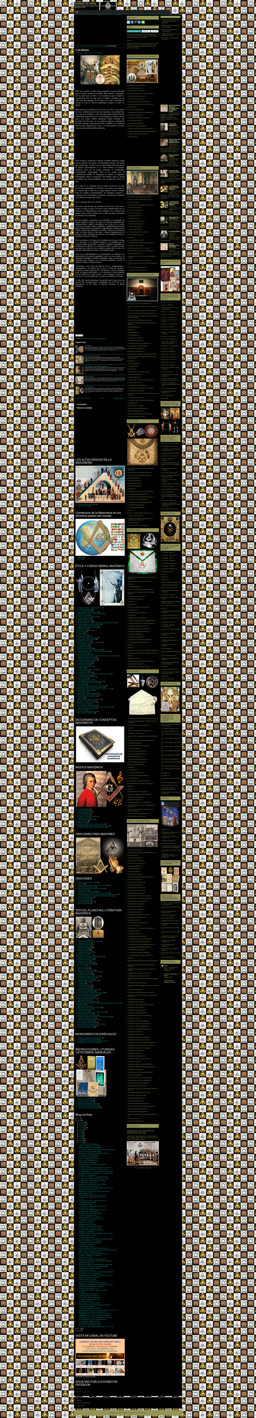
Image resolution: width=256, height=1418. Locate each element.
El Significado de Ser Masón (86, 958)
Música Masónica (83, 821)
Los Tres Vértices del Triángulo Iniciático (139, 955)
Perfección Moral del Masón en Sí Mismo (89, 699)
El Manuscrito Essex (167, 918)
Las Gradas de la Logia (134, 234)
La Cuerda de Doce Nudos (135, 221)
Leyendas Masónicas (134, 120)
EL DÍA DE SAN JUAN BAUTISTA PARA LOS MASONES (94, 1305)
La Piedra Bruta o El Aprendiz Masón (138, 781)
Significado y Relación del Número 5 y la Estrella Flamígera (94, 1016)
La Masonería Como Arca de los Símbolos (140, 928)
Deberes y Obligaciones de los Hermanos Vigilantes (143, 306)
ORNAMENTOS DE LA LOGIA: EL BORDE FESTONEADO (94, 1315)
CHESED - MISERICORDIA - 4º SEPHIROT (90, 1217)
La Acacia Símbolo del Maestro (137, 494)
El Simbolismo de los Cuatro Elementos (139, 898)
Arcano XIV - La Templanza (169, 346)
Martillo (130, 645)
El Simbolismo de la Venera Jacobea (138, 896)
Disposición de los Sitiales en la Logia (139, 199)
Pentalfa (130, 958)
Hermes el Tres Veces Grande (86, 970)
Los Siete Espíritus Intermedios (171, 651)
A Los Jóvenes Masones (85, 611)
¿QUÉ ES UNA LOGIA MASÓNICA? (88, 1160)
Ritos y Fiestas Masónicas (85, 1013)
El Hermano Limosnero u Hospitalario (139, 343)
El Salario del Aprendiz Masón (136, 751)
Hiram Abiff (131, 107)
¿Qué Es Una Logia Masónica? (137, 270)
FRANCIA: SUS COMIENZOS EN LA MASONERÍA (171, 26)
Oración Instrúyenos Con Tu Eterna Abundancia (91, 888)
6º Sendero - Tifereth (168, 566)
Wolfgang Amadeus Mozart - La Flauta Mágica (91, 824)
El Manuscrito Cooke (168, 915)
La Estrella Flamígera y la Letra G (137, 626)
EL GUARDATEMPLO (174, 231)
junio (80, 1133)
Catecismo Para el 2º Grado (85, 1100)
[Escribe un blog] (78, 335)
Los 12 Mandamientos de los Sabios (88, 683)
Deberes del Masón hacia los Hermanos (89, 624)
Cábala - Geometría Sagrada (170, 582)
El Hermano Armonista (84, 815)
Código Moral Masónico (88, 46)
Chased (164, 577)
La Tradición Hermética (84, 985)
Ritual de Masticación (134, 253)
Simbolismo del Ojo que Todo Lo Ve (138, 1058)
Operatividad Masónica (84, 1006)
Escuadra (130, 488)
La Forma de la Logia (134, 226)
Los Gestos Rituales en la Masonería (88, 994)
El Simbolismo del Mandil (135, 904)
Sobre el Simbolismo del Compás (137, 1103)
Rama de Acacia (132, 522)
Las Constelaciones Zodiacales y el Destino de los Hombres (171, 846)
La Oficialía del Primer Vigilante (137, 385)
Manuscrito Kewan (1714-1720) (171, 953)
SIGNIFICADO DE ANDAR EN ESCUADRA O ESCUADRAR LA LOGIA (98, 1250)
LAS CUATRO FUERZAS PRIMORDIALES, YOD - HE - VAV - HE (96, 1326)
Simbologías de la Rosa (135, 1100)
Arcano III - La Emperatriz (169, 312)
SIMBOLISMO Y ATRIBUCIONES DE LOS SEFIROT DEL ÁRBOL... (96, 1284)
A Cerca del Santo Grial (134, 850)
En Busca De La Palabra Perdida (87, 639)
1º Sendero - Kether (167, 552)
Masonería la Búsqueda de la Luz (87, 998)
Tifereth (164, 666)
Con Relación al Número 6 (169, 731)
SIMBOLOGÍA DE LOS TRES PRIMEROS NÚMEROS (93, 1164)
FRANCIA (80, 557)
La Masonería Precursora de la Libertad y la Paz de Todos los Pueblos (98, 656)
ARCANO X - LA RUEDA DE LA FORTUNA (90, 1226)
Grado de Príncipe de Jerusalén (87, 504)
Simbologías (78, 1388)
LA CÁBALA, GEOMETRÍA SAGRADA (89, 1299)
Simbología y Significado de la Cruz (138, 1092)
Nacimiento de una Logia (135, 405)
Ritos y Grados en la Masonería (137, 408)
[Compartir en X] (80, 335)
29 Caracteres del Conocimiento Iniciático (89, 608)
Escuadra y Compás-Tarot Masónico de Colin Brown (169, 379)
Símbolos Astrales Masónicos (137, 1109)
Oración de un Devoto (84, 899)
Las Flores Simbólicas (134, 933)
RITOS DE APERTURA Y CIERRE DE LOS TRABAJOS (93, 1248)
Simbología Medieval (134, 1075)
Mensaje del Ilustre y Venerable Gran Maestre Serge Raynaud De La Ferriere (99, 1003)
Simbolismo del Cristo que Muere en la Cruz (140, 1045)
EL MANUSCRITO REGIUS (86, 1270)
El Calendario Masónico (135, 88)
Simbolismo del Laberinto (135, 1050)
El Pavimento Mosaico (134, 210)
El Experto (131, 330)
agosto (81, 1129)
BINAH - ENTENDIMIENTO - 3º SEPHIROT (90, 1241)
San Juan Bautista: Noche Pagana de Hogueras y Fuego (170, 495)
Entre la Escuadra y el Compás (136, 612)
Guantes (130, 767)
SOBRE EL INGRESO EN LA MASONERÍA (90, 1148)
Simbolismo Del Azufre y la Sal (86, 1018)
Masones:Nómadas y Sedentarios (87, 1001)
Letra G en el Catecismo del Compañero (89, 1108)
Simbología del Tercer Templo (136, 1085)
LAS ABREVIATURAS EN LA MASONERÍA (89, 1039)
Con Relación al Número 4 (169, 728)
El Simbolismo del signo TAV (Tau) (138, 914)
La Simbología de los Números (171, 778)
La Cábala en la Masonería (85, 974)
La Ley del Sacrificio (134, 925)
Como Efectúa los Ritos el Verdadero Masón (141, 852)
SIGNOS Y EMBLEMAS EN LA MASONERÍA (174, 245)
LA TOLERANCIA (89, 387)
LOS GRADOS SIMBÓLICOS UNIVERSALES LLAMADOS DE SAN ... (97, 1149)
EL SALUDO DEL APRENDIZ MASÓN (174, 171)
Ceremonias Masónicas (84, 618)
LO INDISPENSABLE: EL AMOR (87, 1202)
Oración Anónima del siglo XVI (86, 887)
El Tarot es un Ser (167, 372)
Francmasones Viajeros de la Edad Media (140, 104)
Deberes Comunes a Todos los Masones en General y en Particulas (97, 623)
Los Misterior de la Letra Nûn (136, 950)
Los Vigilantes (132, 403)
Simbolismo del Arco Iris (135, 1034)
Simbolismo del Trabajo (135, 1069)
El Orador (130, 361)
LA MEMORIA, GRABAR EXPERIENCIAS (90, 1242)
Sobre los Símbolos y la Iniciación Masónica (90, 1024)
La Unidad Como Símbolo (85, 986)
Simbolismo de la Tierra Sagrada (137, 1026)
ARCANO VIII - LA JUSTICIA (86, 1244)
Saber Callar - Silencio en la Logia (87, 702)
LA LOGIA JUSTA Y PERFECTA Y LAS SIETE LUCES (93, 1169)
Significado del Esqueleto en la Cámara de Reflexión (143, 978)
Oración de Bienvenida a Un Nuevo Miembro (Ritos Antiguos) (95, 896)
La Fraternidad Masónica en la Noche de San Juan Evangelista (171, 463)
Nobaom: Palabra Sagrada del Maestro (139, 513)
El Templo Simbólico (134, 215)
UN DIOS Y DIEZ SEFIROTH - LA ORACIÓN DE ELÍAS (93, 1177)
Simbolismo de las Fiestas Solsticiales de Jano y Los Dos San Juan (171, 504)
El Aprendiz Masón (83, 949)
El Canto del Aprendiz (84, 810)
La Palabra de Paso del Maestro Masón (139, 502)
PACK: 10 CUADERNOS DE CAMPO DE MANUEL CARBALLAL (171, 969)
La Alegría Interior (83, 645)
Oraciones (80, 698)
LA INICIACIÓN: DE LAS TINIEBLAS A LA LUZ (91, 1219)
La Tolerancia (81, 668)
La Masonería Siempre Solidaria (87, 657)
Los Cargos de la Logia (134, 240)
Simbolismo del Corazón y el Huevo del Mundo (141, 1042)
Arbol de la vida (166, 571)
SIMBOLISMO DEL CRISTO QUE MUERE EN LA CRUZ (170, 34)
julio (80, 1131)
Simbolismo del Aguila (134, 1031)
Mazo (129, 789)
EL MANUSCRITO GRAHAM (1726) (88, 1288)
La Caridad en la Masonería (85, 648)
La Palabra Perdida (133, 931)
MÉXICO (80, 559)
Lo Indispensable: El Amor (85, 680)
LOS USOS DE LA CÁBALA (86, 1301)
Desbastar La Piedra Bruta (135, 733)
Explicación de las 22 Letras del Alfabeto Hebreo (171, 602)
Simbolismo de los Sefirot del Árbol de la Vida (170, 663)
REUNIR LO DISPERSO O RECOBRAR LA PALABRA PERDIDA (95, 1239)
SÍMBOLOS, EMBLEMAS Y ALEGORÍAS (90, 1146)
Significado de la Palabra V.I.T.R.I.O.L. (138, 973)
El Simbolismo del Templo (135, 91)
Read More (119, 350)
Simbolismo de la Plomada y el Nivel (138, 1023)
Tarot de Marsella (167, 395)
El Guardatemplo (133, 335)
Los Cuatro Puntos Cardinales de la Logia (140, 242)
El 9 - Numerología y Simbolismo (171, 768)
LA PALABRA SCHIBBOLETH (173, 124)
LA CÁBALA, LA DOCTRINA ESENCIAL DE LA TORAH (94, 1179)
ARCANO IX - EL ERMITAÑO (86, 1232)
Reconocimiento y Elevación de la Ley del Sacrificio (142, 960)
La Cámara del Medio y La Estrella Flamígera (140, 623)
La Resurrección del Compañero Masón (139, 639)
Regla (129, 656)
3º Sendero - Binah (167, 558)
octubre (81, 1126)
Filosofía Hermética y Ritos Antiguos (138, 101)
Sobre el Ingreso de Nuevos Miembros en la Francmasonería (95, 707)
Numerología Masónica (168, 785)
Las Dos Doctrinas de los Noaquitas (138, 118)
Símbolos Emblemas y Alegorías (137, 1111)
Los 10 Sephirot (166, 648)
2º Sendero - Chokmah (168, 555)
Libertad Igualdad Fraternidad (86, 991)
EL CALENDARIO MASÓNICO (87, 1306)
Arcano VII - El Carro (167, 327)
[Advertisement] (101, 30)
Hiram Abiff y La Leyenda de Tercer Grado (140, 491)
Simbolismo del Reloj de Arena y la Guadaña (141, 1067)
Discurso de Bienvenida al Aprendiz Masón (140, 740)
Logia (129, 237)
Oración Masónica (83, 890)
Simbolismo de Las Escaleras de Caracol (140, 661)
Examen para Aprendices (135, 764)
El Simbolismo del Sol (84, 961)
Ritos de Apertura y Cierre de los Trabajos (140, 251)
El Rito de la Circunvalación (135, 882)
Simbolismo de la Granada (135, 1010)
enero (80, 1142)
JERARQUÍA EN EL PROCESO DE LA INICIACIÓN (92, 1312)
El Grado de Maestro (134, 483)
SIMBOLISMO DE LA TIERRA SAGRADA (90, 1268)
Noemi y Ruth (81, 1004)
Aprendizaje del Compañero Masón (88, 612)
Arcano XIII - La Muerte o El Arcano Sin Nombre (169, 342)
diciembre (82, 1122)
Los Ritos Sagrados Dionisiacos (87, 995)
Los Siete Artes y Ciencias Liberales (138, 952)
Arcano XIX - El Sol (167, 348)
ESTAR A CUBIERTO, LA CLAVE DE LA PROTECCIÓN (93, 1253)
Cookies (79, 1400)
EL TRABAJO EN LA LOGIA (86, 1237)
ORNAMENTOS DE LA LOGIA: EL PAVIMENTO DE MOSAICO (95, 1317)
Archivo (154, 31)
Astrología (165, 829)
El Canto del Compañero (84, 812)
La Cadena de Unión (83, 647)
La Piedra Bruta (132, 778)
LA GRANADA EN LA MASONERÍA (88, 1157)
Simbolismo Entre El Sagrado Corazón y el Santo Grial (143, 985)
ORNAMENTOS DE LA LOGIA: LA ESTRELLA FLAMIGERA (95, 1314)
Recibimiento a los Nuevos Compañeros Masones (142, 650)
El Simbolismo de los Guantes (136, 901)
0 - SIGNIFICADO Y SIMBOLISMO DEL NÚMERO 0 (92, 1210)
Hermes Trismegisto (83, 968)
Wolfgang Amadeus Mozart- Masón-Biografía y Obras (93, 825)
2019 (78, 1118)
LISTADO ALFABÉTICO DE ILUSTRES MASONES (91, 1038)
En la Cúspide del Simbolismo (136, 917)
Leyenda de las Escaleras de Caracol (88, 989)
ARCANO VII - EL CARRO (85, 1257)
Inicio (102, 398)
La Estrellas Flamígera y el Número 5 (138, 629)
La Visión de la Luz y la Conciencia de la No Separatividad (94, 674)
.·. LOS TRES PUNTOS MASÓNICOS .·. (89, 1144)
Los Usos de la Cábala (168, 655)
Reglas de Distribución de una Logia (138, 248)
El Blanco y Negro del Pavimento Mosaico (140, 205)
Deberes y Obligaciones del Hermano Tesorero (141, 313)
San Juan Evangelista (168, 500)
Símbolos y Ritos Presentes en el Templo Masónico (143, 263)
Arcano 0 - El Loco (167, 302)
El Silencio (80, 633)
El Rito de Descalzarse (134, 874)
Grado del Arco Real (83, 506)
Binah (163, 574)
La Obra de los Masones (85, 663)
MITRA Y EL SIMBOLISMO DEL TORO (89, 1159)
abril (80, 1137)
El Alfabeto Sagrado (167, 594)
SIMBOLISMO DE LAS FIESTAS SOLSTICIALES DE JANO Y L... (96, 1275)
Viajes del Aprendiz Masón (136, 816)
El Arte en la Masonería (84, 950)
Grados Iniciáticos (133, 377)
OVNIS (166, 965)
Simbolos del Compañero (135, 664)
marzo (80, 1138)
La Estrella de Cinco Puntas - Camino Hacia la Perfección (94, 651)
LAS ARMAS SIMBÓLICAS (86, 1263)
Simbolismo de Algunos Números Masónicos (169, 788)
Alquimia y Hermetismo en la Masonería (89, 941)
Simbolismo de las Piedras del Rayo (88, 1019)
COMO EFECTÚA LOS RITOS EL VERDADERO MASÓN (140, 1132)
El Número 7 (165, 775)
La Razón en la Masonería (85, 666)
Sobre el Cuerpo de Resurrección (87, 705)
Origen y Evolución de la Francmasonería (139, 128)
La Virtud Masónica (83, 671)
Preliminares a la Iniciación (135, 797)
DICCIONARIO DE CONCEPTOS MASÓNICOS (90, 1042)
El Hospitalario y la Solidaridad (137, 346)
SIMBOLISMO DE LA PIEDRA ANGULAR (90, 1252)
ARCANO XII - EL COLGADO (86, 1208)
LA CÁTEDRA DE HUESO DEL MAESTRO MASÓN (92, 1290)
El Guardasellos (132, 332)
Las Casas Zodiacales (168, 843)
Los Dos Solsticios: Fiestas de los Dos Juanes (91, 992)
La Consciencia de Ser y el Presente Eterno (90, 650)
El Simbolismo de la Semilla (136, 893)
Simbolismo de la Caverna (135, 1002)
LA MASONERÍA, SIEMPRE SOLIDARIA (89, 1323)
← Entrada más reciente (83, 398)
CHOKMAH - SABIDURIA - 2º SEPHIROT (90, 1255)
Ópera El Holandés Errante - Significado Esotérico (92, 827)
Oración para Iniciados (84, 903)
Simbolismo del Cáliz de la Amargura (138, 802)
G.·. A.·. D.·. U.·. (82, 965)
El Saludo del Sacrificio (134, 756)
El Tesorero (131, 369)
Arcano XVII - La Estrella (168, 357)
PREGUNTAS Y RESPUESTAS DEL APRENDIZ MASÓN (94, 1153)
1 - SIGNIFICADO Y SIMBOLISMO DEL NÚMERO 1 (92, 1206)
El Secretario (131, 366)
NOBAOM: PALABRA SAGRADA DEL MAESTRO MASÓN (174, 141)
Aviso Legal (80, 1405)
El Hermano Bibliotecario (135, 340)
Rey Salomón (132, 136)
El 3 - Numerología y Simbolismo (171, 746)
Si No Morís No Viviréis (84, 704)
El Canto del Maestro (83, 813)
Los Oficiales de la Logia (135, 397)
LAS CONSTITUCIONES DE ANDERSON (90, 1297)
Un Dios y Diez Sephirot (168, 669)
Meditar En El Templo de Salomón (87, 693)
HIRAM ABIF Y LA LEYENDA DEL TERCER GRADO (92, 1184)
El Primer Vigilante (133, 363)
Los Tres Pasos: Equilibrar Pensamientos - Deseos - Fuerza (94, 689)
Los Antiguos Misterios (135, 123)
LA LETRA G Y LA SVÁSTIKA (87, 1221)
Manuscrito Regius (167, 957)
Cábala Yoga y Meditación (169, 585)
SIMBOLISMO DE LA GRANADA (88, 1162)
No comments (98, 53)
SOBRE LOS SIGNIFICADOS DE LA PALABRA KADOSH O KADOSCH (170, 21)
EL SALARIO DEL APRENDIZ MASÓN (89, 1321)
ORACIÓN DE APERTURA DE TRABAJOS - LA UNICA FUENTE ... (96, 1173)
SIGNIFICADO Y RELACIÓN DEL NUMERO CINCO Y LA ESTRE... (96, 1233)
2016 (78, 1330)
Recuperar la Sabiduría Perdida (86, 701)
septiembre (82, 1127)
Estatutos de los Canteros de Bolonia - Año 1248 (170, 936)
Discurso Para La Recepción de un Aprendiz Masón (143, 736)
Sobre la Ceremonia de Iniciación (87, 1022)
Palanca (130, 647)
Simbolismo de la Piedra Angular (137, 1021)
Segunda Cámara (133, 658)
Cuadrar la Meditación (84, 620)
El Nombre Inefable (133, 869)
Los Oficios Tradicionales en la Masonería (140, 400)
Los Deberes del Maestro (135, 507)
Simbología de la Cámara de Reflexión (139, 1080)
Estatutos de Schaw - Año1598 (170, 932)
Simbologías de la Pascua (135, 1098)
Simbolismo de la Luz (134, 1018)
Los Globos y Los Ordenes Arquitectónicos (140, 944)
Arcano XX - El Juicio (168, 362)
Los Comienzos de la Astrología (171, 850)
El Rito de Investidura (134, 748)
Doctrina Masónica (133, 327)
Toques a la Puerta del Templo (136, 267)
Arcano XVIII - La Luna (168, 359)
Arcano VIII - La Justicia (168, 329)
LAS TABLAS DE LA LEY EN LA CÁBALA (90, 1228)
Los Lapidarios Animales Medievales (138, 947)
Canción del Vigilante (84, 809)
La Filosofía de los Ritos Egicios (87, 977)
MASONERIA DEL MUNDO (85, 3)
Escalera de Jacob (133, 920)
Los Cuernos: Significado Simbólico (138, 941)
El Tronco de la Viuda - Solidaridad (87, 638)
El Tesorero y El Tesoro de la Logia (138, 372)
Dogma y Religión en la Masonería (87, 626)
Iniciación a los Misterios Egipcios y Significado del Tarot (171, 383)
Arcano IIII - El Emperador (169, 314)
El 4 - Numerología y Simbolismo (171, 750)
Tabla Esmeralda (133, 1118)
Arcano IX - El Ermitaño (168, 317)
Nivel (129, 510)
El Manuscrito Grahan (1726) (170, 921)
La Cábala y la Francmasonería (170, 618)
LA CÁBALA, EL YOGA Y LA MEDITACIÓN (90, 1274)
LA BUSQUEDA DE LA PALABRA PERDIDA (95, 366)
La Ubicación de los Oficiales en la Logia (139, 388)
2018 (78, 1120)
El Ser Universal (100, 46)
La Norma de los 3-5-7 (134, 229)
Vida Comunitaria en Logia (135, 416)
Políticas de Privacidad (83, 1403)
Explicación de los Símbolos (136, 618)
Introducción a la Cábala (169, 605)
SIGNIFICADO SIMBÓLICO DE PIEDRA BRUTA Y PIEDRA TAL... (96, 1264)
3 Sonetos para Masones (85, 609)
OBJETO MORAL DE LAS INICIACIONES (90, 1151)
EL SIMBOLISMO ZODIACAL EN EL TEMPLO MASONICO (93, 1041)
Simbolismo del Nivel (134, 1053)
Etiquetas (146, 31)
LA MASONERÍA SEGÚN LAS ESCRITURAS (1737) (93, 1195)
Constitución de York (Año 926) (171, 907)
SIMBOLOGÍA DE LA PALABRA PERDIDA (90, 1213)
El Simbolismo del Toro (134, 912)
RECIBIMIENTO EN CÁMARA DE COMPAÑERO (91, 1286)
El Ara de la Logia (133, 202)
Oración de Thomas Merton (85, 897)
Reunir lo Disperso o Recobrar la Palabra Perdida (91, 1012)
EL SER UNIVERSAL (82, 50)
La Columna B (132, 770)
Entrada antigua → (119, 398)
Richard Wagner (82, 822)
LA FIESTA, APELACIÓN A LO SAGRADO (90, 1308)
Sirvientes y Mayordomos (135, 411)
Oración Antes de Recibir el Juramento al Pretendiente (93, 885)
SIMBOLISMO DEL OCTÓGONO (87, 1224)
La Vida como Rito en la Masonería (88, 669)
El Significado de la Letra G (135, 887)
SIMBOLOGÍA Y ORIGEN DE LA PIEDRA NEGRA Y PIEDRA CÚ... (96, 1261)
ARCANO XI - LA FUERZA (86, 1222)
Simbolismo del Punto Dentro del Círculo (139, 1064)
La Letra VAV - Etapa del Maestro (137, 499)
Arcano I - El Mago (167, 305)
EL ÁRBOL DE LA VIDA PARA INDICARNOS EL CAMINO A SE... (96, 1168)
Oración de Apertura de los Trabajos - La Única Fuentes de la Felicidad (98, 894)
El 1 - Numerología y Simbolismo (171, 738)
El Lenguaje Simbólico (134, 866)
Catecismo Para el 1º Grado (85, 1099)
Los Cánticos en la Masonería (86, 819)
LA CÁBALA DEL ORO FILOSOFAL (88, 1294)
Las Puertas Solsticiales (168, 472)
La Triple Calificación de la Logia (137, 232)
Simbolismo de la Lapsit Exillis (137, 1013)
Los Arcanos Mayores (168, 388)
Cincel (130, 584)
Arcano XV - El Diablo (168, 351)
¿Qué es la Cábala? (167, 679)
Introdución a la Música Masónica (87, 816)
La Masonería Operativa (84, 654)
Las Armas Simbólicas (84, 988)
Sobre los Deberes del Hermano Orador (139, 414)
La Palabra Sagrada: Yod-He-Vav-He (88, 980)
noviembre (82, 1124)
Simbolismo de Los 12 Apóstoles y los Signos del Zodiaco (169, 856)
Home (77, 12)
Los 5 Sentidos (82, 684)
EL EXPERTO (82, 1292)
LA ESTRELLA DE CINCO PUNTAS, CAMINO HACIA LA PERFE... (96, 1188)
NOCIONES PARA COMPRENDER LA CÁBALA (91, 1230)
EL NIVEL (81, 1199)
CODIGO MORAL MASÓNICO (92, 356)
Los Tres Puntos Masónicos (86, 690)
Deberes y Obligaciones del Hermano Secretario (142, 310)
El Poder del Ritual (83, 629)
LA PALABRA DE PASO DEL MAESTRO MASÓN (92, 1201)
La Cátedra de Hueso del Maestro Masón (140, 497)
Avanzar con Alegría (83, 615)
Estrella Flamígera (133, 218)
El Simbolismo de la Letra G (85, 959)
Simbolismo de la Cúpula (135, 1007)
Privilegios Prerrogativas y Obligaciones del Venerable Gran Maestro (140, 519)
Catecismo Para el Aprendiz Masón (88, 1103)
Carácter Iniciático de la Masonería (87, 617)
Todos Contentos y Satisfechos (87, 708)
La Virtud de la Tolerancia (85, 672)
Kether (163, 608)
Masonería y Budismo (84, 1000)
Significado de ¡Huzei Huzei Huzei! (87, 1015)
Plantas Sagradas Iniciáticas (170, 484)
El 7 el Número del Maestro (169, 766)
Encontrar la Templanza (84, 641)
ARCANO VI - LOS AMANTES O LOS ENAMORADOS (93, 1283)
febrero (81, 1140)
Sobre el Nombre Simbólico (86, 1021)
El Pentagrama (132, 610)
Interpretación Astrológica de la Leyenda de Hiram (171, 832)
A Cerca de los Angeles (84, 940)
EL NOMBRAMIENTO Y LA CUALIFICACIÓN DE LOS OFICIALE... (96, 1171)
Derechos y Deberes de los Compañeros (139, 589)
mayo (80, 1135)
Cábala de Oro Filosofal (168, 587)
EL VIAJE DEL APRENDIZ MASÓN (88, 1281)
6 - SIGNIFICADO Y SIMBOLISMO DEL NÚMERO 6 (174, 187)
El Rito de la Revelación (134, 885)
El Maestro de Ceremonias (135, 351)
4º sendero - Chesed (168, 560)
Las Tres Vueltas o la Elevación (86, 677)
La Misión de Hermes (168, 840)
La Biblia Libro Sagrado (84, 973)
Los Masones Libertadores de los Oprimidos (90, 687)
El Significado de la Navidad (170, 453)
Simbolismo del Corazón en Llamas (138, 1040)
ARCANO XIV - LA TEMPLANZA (87, 1175)
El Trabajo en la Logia (84, 636)
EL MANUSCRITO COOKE (86, 1246)
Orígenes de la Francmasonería (137, 134)
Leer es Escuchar (82, 678)
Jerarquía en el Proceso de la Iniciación (89, 971)
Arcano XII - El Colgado (168, 339)
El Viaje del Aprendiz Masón (136, 762)
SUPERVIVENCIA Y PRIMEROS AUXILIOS (170, 981)
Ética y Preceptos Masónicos (86, 713)
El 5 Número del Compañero (136, 596)
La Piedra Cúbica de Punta (135, 637)
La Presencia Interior (83, 665)
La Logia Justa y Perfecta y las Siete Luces (140, 380)
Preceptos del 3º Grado (135, 515)
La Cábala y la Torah (167, 622)
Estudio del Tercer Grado (135, 99)
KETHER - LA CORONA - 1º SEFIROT (89, 1277)
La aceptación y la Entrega (85, 675)
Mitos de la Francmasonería (136, 126)
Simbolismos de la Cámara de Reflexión (139, 1072)
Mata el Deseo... (82, 692)
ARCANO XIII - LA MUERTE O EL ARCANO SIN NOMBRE (94, 1191)
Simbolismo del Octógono (135, 1056)
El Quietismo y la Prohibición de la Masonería (90, 956)
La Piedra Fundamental (84, 982)
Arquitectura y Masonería (85, 944)
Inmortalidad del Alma (84, 644)
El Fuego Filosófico (83, 953)
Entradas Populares (134, 31)
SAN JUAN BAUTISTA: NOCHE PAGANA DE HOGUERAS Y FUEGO (97, 1310)
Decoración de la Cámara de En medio (139, 197)
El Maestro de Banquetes (135, 348)
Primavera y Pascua (83, 1010)
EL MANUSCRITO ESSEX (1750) (88, 1215)
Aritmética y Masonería (84, 943)
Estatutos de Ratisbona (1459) (170, 927)
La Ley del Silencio (83, 653)
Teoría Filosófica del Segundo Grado (138, 666)
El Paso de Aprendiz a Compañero (138, 607)
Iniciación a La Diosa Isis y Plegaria (88, 882)
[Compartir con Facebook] (82, 335)
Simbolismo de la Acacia (135, 999)
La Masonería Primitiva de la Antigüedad (139, 112)
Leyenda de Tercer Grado (135, 505)
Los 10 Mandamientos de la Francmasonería (90, 681)
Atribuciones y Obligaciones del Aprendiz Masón (142, 718)
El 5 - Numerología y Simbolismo (171, 755)
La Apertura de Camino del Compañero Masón (141, 620)
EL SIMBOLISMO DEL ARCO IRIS (88, 1182)
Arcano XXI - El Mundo (168, 365)
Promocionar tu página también (83, 1391)
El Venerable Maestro (134, 374)
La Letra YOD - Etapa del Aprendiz (137, 775)
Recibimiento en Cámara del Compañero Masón (142, 653)
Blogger (148, 1168)
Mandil (130, 786)
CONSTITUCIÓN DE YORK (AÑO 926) (89, 1295)
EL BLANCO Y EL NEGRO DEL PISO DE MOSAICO (92, 1259)
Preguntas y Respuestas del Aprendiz (139, 794)
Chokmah (164, 579)
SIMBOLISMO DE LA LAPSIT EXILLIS (89, 1190)
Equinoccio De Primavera (169, 456)
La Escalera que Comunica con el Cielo (89, 976)
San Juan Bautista (167, 492)
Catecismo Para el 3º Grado (85, 1102)
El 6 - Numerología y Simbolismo (171, 762)
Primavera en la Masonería (85, 1009)
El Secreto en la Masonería (85, 630)
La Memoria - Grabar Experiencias (87, 660)
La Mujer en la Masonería (85, 662)
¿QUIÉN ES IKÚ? (168, 977)
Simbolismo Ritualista (134, 989)
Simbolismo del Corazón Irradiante (138, 1037)
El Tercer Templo (82, 635)
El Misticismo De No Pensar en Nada (88, 627)
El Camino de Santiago (134, 858)
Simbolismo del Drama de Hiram (137, 525)
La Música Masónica (83, 818)
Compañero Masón (133, 587)
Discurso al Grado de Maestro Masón (139, 475)
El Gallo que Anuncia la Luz (85, 955)
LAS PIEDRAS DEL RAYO (86, 1204)
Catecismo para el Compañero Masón (88, 1106)
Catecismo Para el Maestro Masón (87, 1105)
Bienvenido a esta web (84, 946)
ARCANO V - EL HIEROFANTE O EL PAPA (90, 1325)
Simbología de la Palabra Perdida (137, 1083)
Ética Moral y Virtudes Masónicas (87, 711)
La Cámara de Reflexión (135, 224)
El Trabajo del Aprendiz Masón (86, 964)
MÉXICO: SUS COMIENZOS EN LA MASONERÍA (170, 30)
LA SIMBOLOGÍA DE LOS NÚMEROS (89, 1211)
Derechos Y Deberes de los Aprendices (139, 730)
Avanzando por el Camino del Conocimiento (90, 614)
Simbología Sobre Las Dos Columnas (139, 1077)
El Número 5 (131, 604)
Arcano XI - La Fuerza (168, 336)
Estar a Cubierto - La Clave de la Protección (90, 642)
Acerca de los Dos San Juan (170, 443)
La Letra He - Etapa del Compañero (138, 631)
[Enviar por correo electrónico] (76, 335)
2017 (78, 1328)
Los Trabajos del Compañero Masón (138, 642)
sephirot (164, 676)
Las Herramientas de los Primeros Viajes (139, 783)
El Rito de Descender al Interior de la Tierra (140, 877)
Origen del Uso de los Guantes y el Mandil (90, 1007)
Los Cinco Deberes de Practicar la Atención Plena (92, 686)
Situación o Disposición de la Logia (138, 260)
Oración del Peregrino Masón (86, 902)
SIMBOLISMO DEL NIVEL (86, 1193)
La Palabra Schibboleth (134, 634)
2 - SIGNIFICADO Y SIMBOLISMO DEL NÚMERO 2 (92, 1197)
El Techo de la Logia (134, 213)
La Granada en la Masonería (86, 979)
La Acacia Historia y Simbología (137, 923)
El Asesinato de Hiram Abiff (86, 952)
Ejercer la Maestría (133, 478)
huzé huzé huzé (82, 710)
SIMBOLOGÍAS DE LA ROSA (174, 155)
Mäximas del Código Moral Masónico (88, 695)
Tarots (163, 398)
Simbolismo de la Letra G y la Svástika (139, 1015)
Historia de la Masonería (135, 109)
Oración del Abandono (84, 900)
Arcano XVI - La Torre (168, 354)
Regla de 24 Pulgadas (134, 799)
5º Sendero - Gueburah (168, 563)
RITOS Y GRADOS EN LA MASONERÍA (89, 1303)
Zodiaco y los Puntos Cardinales (87, 1025)
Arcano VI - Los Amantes (169, 324)
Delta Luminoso (132, 855)
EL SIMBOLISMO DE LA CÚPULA (88, 1235)
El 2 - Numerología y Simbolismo (171, 742)
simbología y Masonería (135, 1121)
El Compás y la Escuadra (135, 860)
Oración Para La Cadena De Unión (87, 891)
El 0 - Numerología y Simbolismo (171, 734)
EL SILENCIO (87, 345)
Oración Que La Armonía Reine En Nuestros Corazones (93, 893)
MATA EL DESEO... (89, 376)
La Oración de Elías (167, 637)
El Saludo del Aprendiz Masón (136, 754)
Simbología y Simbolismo (135, 1095)
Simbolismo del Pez (134, 1061)
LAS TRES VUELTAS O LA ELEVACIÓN (89, 1186)
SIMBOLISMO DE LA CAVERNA (87, 1279)
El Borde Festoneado (134, 207)
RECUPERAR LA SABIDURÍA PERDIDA (89, 1155)
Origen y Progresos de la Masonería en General (141, 131)
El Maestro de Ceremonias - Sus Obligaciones (141, 354)
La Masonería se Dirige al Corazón (87, 659)
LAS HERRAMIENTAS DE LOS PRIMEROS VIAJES (92, 1319)
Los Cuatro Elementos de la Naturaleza (139, 939)
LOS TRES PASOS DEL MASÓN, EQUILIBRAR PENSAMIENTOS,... (97, 1272)
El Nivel (130, 602)
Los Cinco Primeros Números (170, 782)
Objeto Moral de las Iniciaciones (87, 696)
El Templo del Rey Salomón (85, 962)
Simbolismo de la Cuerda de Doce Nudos (140, 1004)
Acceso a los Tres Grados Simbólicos (139, 303)
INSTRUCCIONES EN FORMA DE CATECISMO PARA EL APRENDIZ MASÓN (174, 108)
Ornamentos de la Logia (135, 245)
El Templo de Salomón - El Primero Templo (140, 93)
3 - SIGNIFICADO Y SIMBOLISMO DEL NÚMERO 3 (92, 1180)
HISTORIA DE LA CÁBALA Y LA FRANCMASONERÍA (93, 1266)
